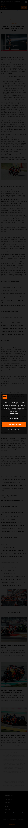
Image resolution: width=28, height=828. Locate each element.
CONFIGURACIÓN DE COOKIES (14, 430)
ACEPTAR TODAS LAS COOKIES (14, 425)
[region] (14, 414)
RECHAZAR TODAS (14, 419)
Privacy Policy (12, 413)
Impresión (16, 413)
